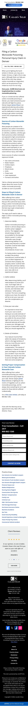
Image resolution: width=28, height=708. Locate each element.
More (23, 10)
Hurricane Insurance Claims (10, 507)
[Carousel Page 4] (16, 559)
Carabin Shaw (19, 697)
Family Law (5, 497)
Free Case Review (8, 423)
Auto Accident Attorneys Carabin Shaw (13, 620)
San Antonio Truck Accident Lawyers (13, 480)
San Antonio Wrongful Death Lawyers (13, 482)
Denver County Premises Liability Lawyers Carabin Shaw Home (14, 17)
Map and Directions (14, 598)
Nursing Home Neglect (9, 490)
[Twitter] (12, 628)
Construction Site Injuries (10, 492)
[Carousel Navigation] (14, 559)
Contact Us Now (14, 463)
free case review (11, 395)
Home (4, 10)
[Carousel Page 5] (19, 559)
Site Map (14, 660)
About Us (14, 649)
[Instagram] (20, 628)
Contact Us (14, 10)
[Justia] (16, 628)
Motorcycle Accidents (8, 477)
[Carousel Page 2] (11, 559)
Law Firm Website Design (14, 704)
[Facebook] (8, 628)
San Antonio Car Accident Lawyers (12, 475)
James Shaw (16, 105)
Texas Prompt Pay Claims (10, 520)
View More (14, 565)
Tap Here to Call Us (14, 5)
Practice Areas (7, 472)
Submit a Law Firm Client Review (14, 571)
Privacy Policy (14, 658)
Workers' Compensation (9, 495)
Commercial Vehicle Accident (11, 522)
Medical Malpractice (8, 487)
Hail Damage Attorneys (9, 505)
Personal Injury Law (8, 485)
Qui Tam (4, 512)
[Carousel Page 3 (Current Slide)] (14, 559)
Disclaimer (14, 655)
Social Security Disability (9, 515)
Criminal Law (6, 500)
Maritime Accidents (8, 510)
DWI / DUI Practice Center (10, 502)
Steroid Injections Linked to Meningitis (14, 517)
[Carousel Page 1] (9, 559)
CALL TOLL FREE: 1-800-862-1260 (13, 66)
